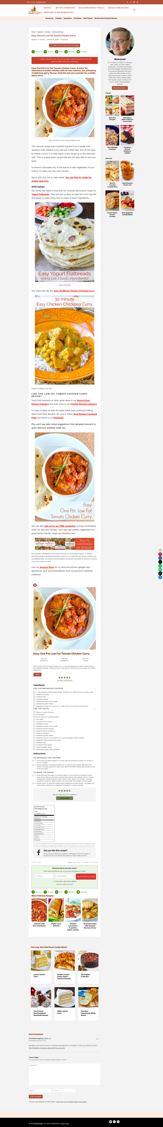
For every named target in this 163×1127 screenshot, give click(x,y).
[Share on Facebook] (160, 558)
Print (37, 674)
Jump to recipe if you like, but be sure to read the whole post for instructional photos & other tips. (65, 60)
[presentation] (41, 960)
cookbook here (40, 2)
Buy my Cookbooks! (65, 8)
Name (32, 1090)
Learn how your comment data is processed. (71, 1102)
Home (33, 32)
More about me (119, 88)
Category (58, 18)
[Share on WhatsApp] (160, 569)
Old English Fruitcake (85, 975)
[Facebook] (127, 2)
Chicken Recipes (58, 32)
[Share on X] (160, 562)
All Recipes (78, 18)
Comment (33, 1065)
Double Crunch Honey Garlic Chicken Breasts (64, 976)
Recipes (47, 32)
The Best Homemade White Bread (88, 1013)
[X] (137, 2)
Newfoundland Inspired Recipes (105, 18)
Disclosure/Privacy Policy (91, 8)
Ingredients (68, 18)
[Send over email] (160, 566)
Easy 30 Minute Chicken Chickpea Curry (74, 291)
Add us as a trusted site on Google (66, 45)
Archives (40, 32)
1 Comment (64, 39)
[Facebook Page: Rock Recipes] (39, 853)
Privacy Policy (64, 1123)
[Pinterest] (134, 2)
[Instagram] (130, 2)
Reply (97, 1039)
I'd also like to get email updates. (65, 881)
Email (56, 1090)
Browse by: (50, 18)
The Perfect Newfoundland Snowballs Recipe (41, 1013)
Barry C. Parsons (39, 39)
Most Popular (88, 18)
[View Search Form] (134, 10)
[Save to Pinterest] (160, 554)
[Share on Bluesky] (160, 577)
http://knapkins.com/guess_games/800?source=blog (47, 1048)
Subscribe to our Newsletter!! (59, 12)
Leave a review (64, 798)
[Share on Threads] (160, 573)
